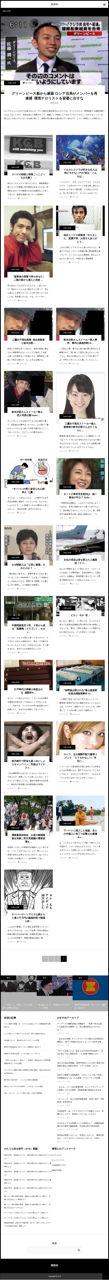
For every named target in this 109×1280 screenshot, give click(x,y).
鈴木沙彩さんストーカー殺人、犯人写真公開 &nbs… (28, 414)
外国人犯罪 (12, 83)
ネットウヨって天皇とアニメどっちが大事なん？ (21, 1213)
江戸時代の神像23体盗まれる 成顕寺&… (28, 691)
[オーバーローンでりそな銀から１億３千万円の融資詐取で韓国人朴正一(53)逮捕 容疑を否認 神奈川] (28, 892)
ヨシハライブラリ (58, 1160)
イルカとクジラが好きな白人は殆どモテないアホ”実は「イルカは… (80, 173)
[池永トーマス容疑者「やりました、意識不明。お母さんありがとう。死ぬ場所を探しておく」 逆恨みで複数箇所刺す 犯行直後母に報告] (80, 221)
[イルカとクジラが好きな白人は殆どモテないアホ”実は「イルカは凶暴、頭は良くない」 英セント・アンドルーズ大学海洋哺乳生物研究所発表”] (80, 153)
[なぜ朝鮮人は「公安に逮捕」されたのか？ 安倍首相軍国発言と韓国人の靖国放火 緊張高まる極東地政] (28, 545)
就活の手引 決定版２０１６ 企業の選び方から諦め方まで (25, 1155)
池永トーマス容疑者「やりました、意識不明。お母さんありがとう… (80, 238)
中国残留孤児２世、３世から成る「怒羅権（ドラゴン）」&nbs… (28, 628)
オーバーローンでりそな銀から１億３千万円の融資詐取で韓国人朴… (28, 917)
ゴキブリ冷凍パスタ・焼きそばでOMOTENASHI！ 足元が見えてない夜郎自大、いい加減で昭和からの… (80, 1052)
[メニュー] (104, 4)
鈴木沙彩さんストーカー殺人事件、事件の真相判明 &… (80, 341)
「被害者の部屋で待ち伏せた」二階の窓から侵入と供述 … (28, 278)
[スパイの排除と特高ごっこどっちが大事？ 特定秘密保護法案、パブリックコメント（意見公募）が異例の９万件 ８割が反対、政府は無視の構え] (28, 155)
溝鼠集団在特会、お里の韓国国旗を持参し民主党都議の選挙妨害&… (28, 838)
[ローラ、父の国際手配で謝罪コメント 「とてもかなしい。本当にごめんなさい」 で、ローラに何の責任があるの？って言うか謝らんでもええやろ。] (80, 738)
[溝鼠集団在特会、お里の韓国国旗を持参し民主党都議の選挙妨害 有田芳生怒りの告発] (28, 815)
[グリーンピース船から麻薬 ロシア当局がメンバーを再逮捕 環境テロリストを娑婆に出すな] (54, 54)
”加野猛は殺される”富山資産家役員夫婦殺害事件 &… (80, 692)
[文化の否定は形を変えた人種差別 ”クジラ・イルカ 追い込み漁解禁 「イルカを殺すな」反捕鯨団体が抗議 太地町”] (80, 543)
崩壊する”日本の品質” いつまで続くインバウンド (22, 1053)
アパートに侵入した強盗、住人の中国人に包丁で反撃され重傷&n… (80, 833)
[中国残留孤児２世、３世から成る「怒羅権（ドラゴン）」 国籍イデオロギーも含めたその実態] (28, 611)
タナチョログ (56, 1155)
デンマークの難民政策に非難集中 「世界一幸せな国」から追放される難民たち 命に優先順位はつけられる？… (80, 1026)
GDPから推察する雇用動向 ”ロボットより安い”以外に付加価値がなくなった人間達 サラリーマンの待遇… (80, 1076)
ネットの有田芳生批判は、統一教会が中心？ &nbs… (80, 496)
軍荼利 (54, 4)
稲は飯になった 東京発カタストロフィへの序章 (21, 1040)
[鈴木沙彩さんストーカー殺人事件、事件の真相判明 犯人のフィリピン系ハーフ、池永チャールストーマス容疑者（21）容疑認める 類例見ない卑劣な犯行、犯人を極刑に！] (80, 324)
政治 (67, 1142)
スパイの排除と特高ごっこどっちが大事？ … (28, 176)
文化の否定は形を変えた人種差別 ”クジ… (80, 561)
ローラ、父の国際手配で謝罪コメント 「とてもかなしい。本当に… (80, 757)
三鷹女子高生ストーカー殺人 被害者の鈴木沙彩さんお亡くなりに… (80, 427)
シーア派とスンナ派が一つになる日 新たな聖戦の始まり (25, 1033)
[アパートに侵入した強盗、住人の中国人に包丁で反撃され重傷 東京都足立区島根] (80, 813)
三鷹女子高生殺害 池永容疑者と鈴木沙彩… (28, 341)
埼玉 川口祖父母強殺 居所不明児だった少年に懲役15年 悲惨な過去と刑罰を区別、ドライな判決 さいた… (81, 1064)
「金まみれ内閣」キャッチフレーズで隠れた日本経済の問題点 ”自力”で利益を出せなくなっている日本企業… (80, 1040)
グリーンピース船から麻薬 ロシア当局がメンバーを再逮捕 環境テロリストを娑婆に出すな (54, 96)
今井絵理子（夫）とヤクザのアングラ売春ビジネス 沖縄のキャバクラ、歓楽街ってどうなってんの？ (80, 1112)
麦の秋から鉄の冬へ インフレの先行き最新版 (21, 1080)
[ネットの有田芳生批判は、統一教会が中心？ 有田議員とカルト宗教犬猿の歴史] (80, 476)
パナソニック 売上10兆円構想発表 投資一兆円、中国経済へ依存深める (80, 1100)
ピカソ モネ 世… (80, 615)
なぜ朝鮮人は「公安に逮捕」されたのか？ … (28, 566)
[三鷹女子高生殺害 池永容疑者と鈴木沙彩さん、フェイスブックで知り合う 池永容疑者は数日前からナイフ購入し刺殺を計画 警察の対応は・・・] (28, 324)
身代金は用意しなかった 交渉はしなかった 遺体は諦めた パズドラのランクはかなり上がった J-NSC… (80, 1136)
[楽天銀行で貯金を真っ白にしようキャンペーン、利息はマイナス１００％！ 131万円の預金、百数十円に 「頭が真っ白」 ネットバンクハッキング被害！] (28, 741)
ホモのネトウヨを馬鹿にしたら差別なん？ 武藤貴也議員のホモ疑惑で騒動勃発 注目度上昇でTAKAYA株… (80, 1124)
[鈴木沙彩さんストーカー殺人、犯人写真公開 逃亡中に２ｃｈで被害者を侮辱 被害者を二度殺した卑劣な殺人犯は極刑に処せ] (28, 392)
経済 (8, 978)
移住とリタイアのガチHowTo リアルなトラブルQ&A (23, 1086)
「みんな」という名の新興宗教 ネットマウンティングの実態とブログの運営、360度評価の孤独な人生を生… (80, 1088)
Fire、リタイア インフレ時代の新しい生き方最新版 (23, 1093)
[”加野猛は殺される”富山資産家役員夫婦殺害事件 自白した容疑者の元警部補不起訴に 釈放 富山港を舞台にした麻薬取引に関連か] (80, 675)
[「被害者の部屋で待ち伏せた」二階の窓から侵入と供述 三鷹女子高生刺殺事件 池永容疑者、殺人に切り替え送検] (28, 241)
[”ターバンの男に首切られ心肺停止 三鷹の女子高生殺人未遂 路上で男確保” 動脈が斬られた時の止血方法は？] (28, 474)
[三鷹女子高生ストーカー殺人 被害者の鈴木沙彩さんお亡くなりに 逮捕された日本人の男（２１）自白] (80, 398)
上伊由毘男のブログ (59, 1165)
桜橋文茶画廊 (56, 1170)
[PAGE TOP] (105, 1276)
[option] (19, 993)
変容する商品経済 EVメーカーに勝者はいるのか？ (22, 1047)
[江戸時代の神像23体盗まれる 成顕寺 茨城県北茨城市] (28, 675)
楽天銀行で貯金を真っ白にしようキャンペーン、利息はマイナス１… (28, 764)
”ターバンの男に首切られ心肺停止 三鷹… (28, 491)
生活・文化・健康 (72, 1129)
